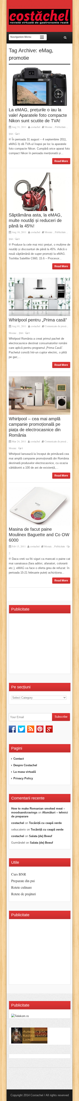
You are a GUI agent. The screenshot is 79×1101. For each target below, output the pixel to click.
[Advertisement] (45, 645)
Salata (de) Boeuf (40, 836)
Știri (11, 133)
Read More (61, 161)
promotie (19, 58)
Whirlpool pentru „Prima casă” (38, 320)
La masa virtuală (24, 771)
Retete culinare (21, 887)
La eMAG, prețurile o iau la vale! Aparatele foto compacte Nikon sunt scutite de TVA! (38, 115)
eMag (45, 50)
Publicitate (60, 127)
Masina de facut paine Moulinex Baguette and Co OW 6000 (39, 535)
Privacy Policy (23, 778)
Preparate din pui (23, 880)
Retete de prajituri (23, 894)
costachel (35, 127)
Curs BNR (18, 874)
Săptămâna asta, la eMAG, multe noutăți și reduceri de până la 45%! (35, 220)
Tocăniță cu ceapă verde (45, 823)
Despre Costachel (25, 765)
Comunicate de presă (55, 326)
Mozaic (48, 127)
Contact (18, 758)
